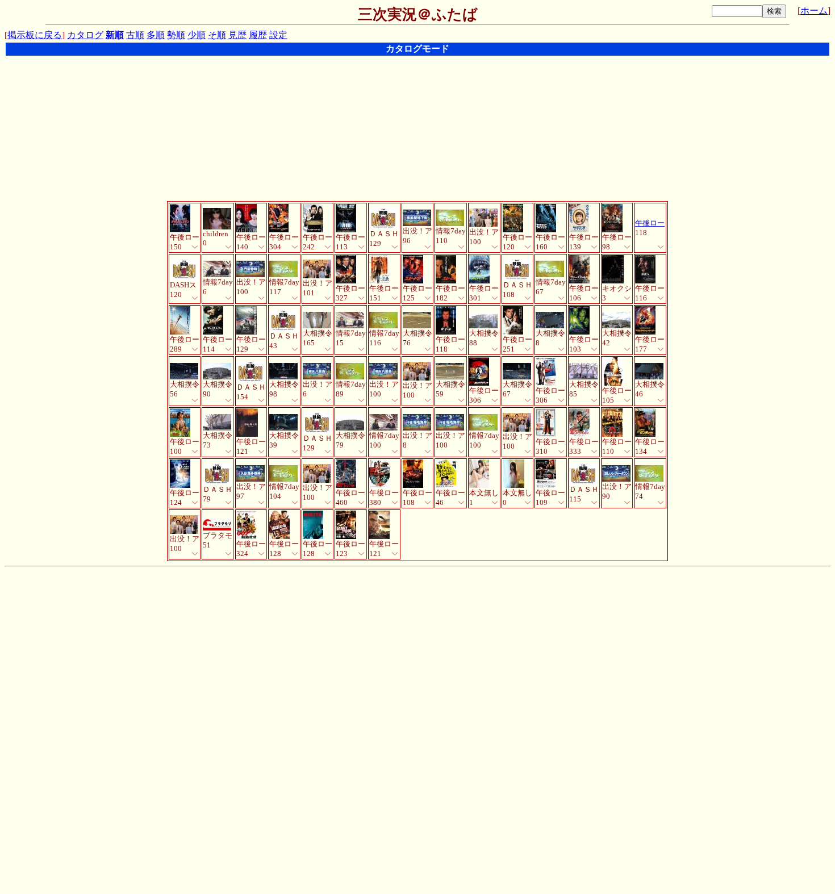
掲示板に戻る (34, 35)
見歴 (237, 35)
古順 (135, 35)
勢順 (176, 35)
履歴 (258, 35)
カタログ (85, 35)
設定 (278, 35)
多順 (156, 35)
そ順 (217, 35)
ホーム (814, 10)
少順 (196, 35)
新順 (115, 35)
